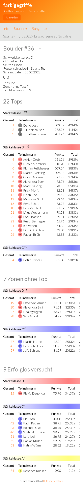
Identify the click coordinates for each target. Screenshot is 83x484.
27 (12, 312)
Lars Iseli (29, 436)
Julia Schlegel (32, 350)
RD (20, 427)
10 (12, 186)
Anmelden (12, 17)
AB (20, 307)
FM (20, 190)
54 (12, 260)
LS (20, 346)
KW (20, 445)
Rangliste (39, 28)
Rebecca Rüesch (34, 471)
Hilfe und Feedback (53, 480)
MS (20, 199)
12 (12, 195)
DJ (20, 125)
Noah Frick (30, 195)
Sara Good (30, 316)
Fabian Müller (32, 441)
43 (12, 427)
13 (12, 199)
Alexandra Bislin (34, 307)
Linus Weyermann (35, 212)
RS (20, 203)
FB (20, 234)
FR (20, 168)
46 (12, 432)
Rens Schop (31, 203)
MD (20, 172)
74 (12, 470)
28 (12, 316)
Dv (20, 303)
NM (20, 164)
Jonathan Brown (34, 134)
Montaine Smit (33, 199)
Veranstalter (37, 11)
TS (20, 130)
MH (20, 341)
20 (12, 307)
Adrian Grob (31, 159)
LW (20, 212)
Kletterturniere (13, 11)
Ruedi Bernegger (34, 221)
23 (12, 221)
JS (20, 350)
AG (20, 159)
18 (12, 208)
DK (20, 230)
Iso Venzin (30, 225)
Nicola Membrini (34, 164)
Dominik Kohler (34, 230)
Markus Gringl (32, 186)
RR (20, 471)
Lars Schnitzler (33, 346)
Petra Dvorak (32, 260)
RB (20, 221)
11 (12, 190)
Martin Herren (33, 341)
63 (12, 445)
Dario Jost (30, 125)
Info (6, 28)
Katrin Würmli (32, 445)
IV (20, 225)
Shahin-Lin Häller (34, 432)
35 (12, 419)
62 (12, 441)
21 (12, 212)
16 (12, 203)
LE (20, 217)
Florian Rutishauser (36, 168)
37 (12, 341)
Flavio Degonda (34, 393)
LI (20, 436)
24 (12, 225)
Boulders (20, 28)
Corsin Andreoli (33, 177)
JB (20, 134)
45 (12, 346)
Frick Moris (31, 190)
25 (12, 230)
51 (12, 436)
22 (12, 217)
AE (20, 181)
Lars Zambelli (32, 208)
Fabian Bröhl (31, 234)
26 (12, 234)
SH (20, 432)
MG (20, 186)
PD (20, 260)
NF (20, 195)
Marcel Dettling (34, 173)
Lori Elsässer (32, 217)
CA (20, 177)
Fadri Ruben (31, 423)
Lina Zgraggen (32, 312)
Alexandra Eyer (33, 181)
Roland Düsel (32, 427)
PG (20, 419)
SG (20, 316)
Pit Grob (29, 419)
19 (12, 303)
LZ (20, 208)
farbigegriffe (17, 5)
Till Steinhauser (33, 130)
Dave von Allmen (34, 303)
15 (12, 393)
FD (20, 393)
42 (12, 423)
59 (12, 350)
